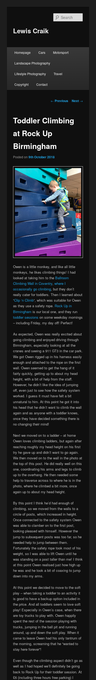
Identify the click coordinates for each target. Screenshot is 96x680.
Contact (41, 84)
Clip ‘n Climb (24, 300)
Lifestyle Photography (30, 73)
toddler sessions (25, 317)
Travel (58, 73)
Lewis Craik (31, 30)
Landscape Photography (32, 63)
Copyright (21, 84)
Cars (41, 52)
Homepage (22, 52)
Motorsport (61, 52)
